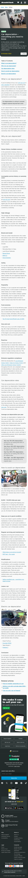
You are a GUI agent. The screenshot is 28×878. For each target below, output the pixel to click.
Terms (2, 847)
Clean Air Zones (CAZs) (16, 363)
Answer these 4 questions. (9, 872)
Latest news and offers (8, 771)
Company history (18, 838)
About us (16, 834)
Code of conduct (18, 859)
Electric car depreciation (8, 73)
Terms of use (4, 848)
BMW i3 (5, 255)
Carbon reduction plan (19, 857)
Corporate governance (19, 852)
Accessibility (4, 838)
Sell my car (6, 708)
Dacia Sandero (7, 257)
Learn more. (17, 766)
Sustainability (17, 841)
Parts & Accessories (20, 746)
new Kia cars (6, 199)
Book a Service (20, 742)
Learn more (14, 803)
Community (17, 839)
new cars (3, 407)
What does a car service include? (12, 552)
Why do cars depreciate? (8, 66)
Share (24, 53)
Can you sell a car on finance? (11, 690)
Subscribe (14, 778)
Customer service (5, 836)
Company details (18, 855)
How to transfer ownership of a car (13, 683)
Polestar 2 (5, 647)
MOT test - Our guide (9, 554)
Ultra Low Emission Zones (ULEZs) (11, 365)
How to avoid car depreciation (10, 71)
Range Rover (6, 253)
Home (2, 7)
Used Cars (7, 746)
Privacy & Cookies (5, 850)
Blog (6, 7)
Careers (20, 738)
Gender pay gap (18, 847)
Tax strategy (17, 854)
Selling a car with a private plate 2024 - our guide (14, 687)
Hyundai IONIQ (7, 643)
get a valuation (5, 84)
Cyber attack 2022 (5, 852)
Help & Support (7, 738)
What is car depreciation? (8, 63)
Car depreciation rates (8, 68)
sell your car (21, 82)
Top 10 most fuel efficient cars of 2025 (13, 319)
